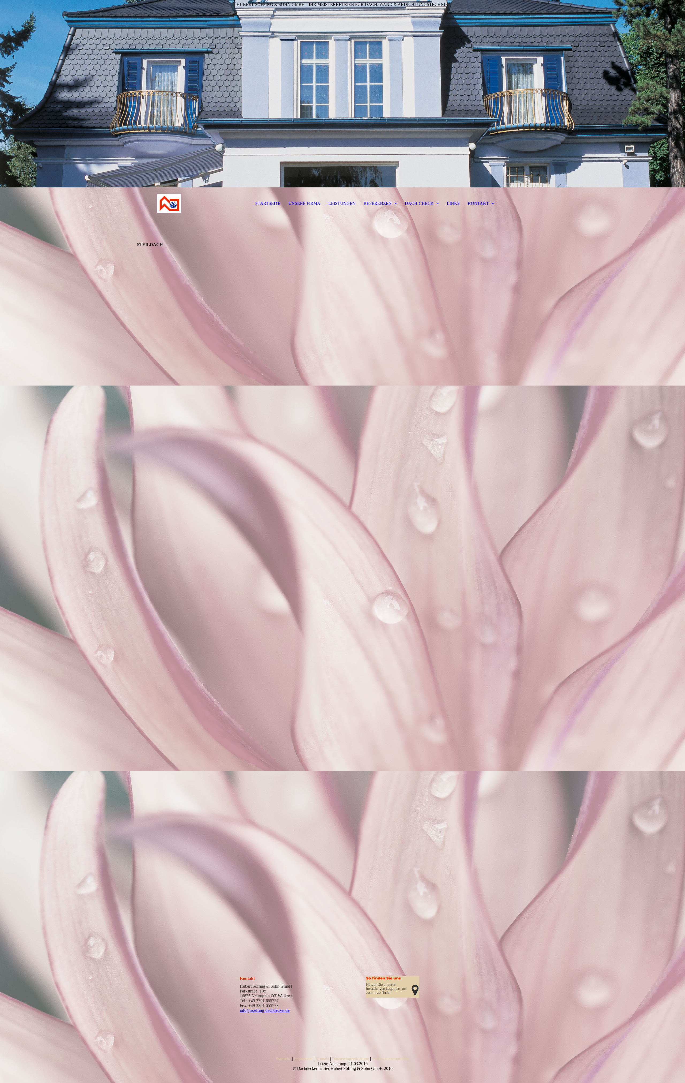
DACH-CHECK (419, 203)
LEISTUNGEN (342, 203)
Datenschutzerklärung (350, 1058)
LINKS (453, 203)
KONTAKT (478, 203)
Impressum (303, 1058)
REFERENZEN (378, 203)
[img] (342, 93)
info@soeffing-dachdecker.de (265, 1010)
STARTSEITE (267, 203)
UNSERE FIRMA (304, 203)
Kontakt (322, 1058)
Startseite (283, 1058)
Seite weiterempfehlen (390, 1058)
